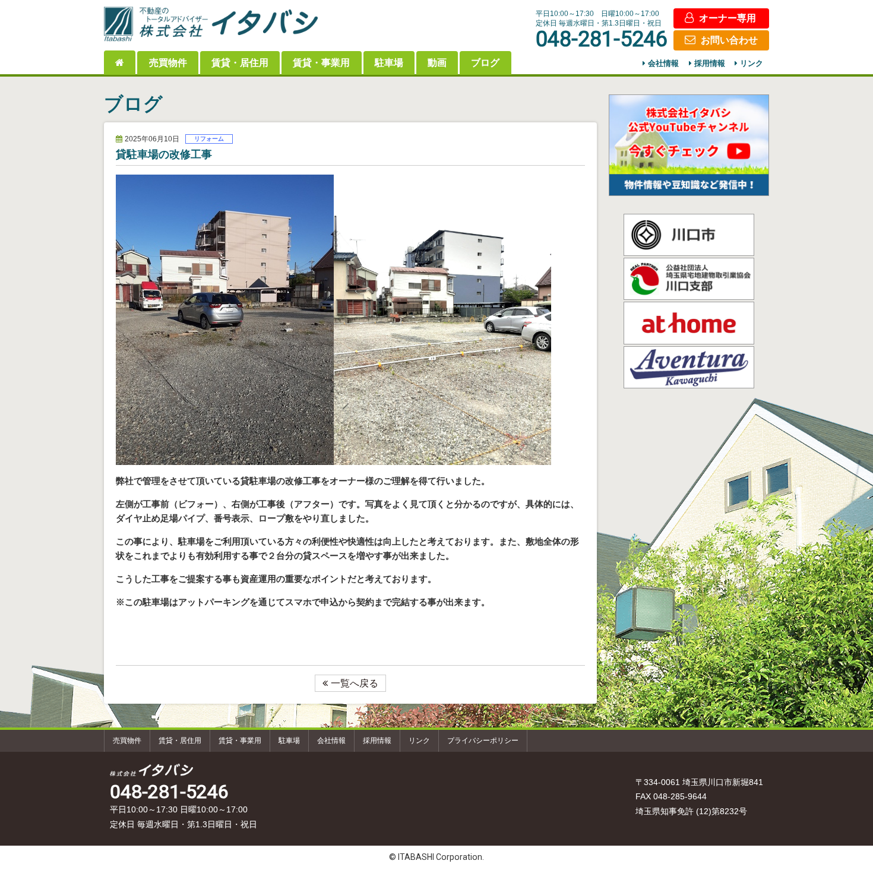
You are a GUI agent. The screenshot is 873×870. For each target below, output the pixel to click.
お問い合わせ (729, 40)
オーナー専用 (727, 18)
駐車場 (389, 63)
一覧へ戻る (354, 683)
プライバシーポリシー (482, 740)
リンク (751, 64)
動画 (437, 63)
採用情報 (709, 64)
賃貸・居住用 (239, 63)
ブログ (485, 63)
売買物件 (168, 63)
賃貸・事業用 (321, 63)
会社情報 (663, 64)
